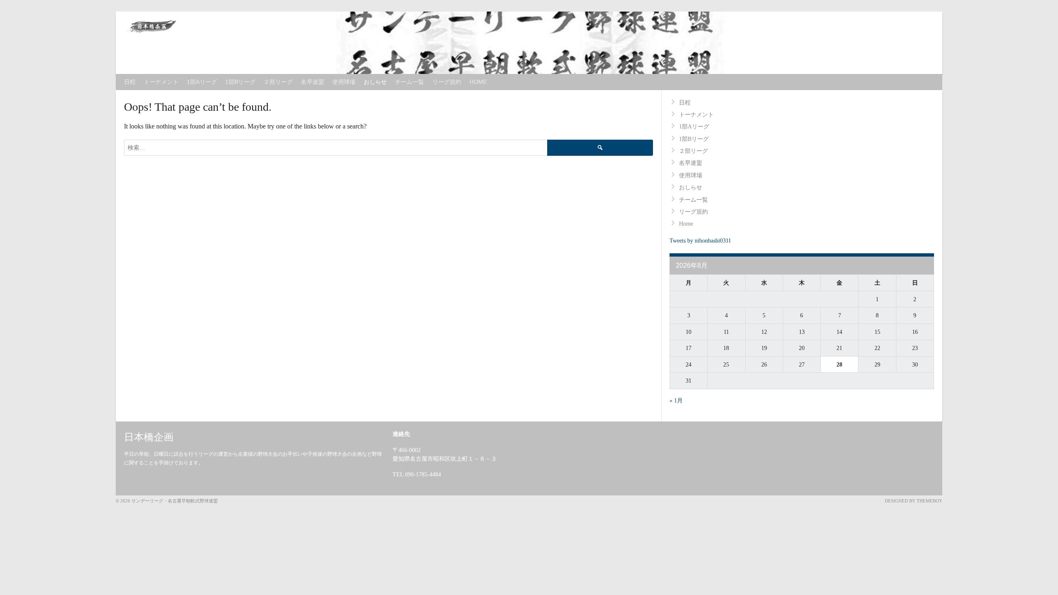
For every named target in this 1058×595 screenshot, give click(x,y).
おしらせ (375, 82)
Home (478, 82)
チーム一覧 (409, 82)
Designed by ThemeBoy (913, 500)
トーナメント (161, 82)
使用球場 (343, 82)
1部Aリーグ (202, 82)
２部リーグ (278, 82)
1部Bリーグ (240, 82)
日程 (130, 82)
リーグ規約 (446, 82)
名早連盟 (312, 82)
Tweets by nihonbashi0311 (700, 241)
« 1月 (676, 400)
